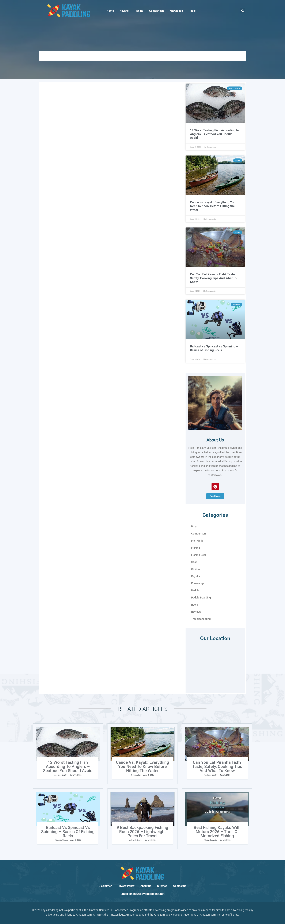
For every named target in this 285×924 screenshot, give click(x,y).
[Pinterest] (215, 486)
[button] (242, 10)
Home (110, 10)
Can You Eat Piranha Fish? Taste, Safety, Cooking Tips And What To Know (213, 278)
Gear (194, 562)
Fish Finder (197, 540)
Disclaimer (105, 885)
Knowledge (176, 10)
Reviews (196, 611)
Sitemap (162, 885)
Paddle (195, 590)
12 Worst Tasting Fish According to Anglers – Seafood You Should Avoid (214, 134)
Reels (192, 10)
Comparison (156, 10)
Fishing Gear (198, 554)
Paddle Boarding (201, 597)
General (196, 569)
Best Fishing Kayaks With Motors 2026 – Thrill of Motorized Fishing (217, 831)
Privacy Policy (126, 885)
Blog (194, 526)
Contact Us (179, 885)
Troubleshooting (201, 618)
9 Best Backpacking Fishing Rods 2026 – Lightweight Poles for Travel (142, 831)
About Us (215, 440)
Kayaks (124, 10)
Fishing (138, 10)
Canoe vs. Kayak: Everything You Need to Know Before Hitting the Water (212, 206)
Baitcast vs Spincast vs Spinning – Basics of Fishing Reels (214, 348)
